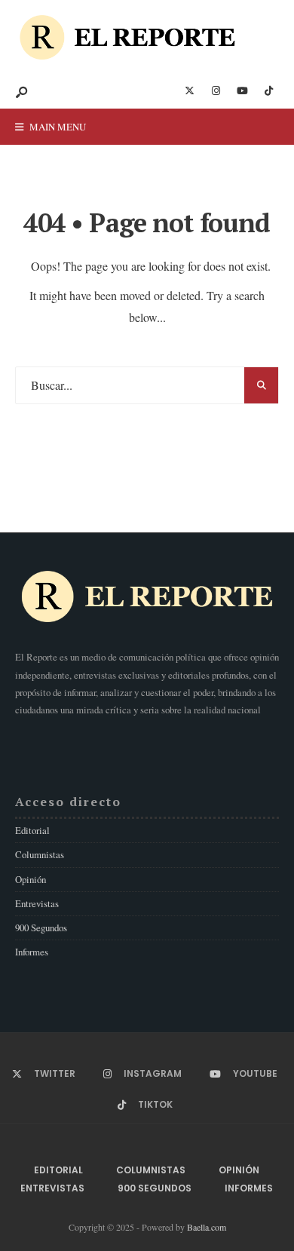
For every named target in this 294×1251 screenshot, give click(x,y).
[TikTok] (268, 91)
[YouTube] (242, 91)
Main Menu (56, 126)
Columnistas (39, 854)
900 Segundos (41, 927)
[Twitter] (189, 91)
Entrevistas (37, 903)
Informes (31, 951)
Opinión (30, 879)
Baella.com (206, 1227)
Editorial (32, 830)
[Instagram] (215, 91)
